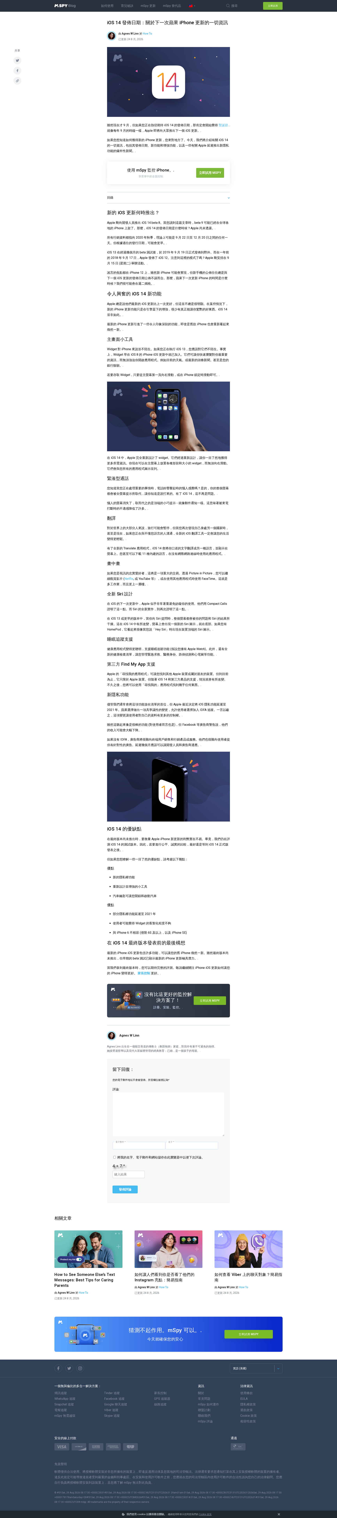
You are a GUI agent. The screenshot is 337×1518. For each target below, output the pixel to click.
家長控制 (144, 973)
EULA (244, 1399)
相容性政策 (248, 1421)
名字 (171, 1142)
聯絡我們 (204, 1416)
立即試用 (273, 5)
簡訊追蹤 (60, 1393)
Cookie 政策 (205, 1514)
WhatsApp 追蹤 (64, 1399)
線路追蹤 (160, 1404)
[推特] (69, 1368)
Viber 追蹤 (111, 1410)
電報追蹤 (60, 1410)
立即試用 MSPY (210, 173)
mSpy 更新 (148, 6)
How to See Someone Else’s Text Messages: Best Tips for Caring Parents (84, 1280)
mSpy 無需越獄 (64, 1416)
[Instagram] (80, 1368)
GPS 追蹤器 (162, 1399)
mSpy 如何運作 (208, 1404)
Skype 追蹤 (112, 1416)
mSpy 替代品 (172, 6)
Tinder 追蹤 (112, 1393)
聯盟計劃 (204, 1410)
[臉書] (17, 71)
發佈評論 (125, 1189)
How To (147, 33)
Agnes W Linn (129, 1035)
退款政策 (246, 1410)
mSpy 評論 (205, 1421)
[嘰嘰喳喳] (17, 60)
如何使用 (107, 6)
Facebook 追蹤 (114, 1399)
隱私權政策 (248, 1404)
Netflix (128, 579)
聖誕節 (223, 125)
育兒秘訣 (127, 6)
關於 (201, 1393)
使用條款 (246, 1393)
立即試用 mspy (249, 1334)
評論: (116, 1089)
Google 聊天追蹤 (115, 1404)
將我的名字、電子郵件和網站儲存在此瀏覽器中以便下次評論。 (161, 1157)
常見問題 (204, 1399)
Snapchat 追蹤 (64, 1404)
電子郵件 (120, 1142)
